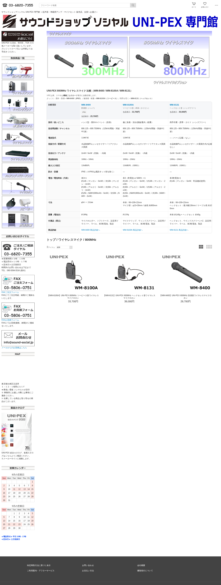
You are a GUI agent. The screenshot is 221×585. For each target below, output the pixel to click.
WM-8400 (86, 105)
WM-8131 (174, 105)
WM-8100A (128, 105)
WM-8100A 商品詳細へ (133, 230)
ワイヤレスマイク (70, 239)
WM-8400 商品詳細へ (90, 230)
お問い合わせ (88, 565)
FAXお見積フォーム (10, 320)
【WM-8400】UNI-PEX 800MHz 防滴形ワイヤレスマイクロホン (186, 296)
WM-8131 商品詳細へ (179, 230)
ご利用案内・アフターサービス (40, 570)
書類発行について (145, 570)
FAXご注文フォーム (10, 292)
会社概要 (141, 565)
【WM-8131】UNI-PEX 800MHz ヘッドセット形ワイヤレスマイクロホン (129, 296)
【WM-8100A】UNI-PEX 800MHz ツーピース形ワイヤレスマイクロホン (73, 296)
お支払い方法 (88, 570)
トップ (51, 239)
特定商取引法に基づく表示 (39, 565)
